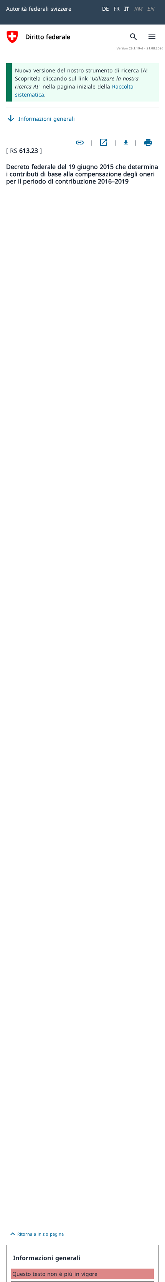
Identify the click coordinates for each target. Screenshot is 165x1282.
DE (105, 8)
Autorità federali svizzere (38, 8)
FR (117, 8)
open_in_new (103, 142)
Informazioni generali (40, 118)
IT (126, 8)
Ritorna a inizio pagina (36, 1234)
